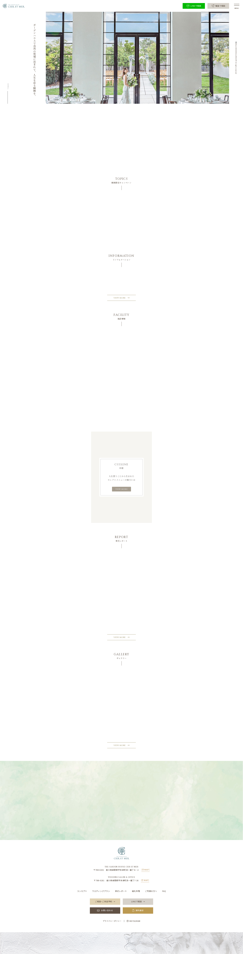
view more (121, 489)
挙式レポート (121, 891)
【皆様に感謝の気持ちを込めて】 (100, 276)
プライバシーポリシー (112, 921)
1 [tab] (117, 246)
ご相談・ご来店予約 (123, 815)
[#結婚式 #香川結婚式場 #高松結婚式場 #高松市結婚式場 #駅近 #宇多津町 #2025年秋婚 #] (121, 689)
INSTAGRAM (134, 921)
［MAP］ (145, 869)
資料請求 (140, 910)
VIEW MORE (120, 298)
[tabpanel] (121, 221)
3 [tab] (125, 246)
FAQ (164, 891)
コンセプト (82, 891)
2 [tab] (121, 246)
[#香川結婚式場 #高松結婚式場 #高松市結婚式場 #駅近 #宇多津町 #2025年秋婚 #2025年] (91, 689)
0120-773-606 (123, 798)
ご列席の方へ (151, 891)
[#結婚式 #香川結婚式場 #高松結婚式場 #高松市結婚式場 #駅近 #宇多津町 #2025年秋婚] (61, 689)
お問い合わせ (107, 910)
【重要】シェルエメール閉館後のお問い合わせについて (110, 283)
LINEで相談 (123, 824)
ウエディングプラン (101, 891)
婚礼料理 (136, 891)
